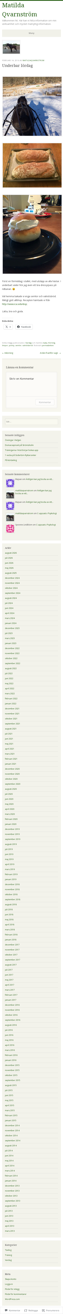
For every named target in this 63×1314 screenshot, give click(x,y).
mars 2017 (10, 989)
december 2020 (12, 768)
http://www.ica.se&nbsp (14, 304)
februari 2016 (11, 1055)
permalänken (48, 345)
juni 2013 (9, 1216)
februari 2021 (11, 758)
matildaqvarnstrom (33, 60)
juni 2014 (9, 1155)
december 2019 (12, 829)
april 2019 (9, 864)
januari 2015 (10, 1120)
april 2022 (9, 688)
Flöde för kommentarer (15, 1294)
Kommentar (45, 402)
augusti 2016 (11, 1025)
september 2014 (12, 1140)
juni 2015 (9, 1095)
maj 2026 (9, 568)
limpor (5, 345)
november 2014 (12, 1130)
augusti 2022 (11, 668)
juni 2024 (9, 608)
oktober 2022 (11, 658)
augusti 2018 (11, 904)
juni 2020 (9, 799)
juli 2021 (9, 733)
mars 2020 (10, 814)
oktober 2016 (11, 1015)
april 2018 (9, 924)
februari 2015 (11, 1115)
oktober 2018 (11, 894)
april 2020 (9, 809)
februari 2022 (11, 698)
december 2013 (12, 1185)
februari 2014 (11, 1175)
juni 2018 (9, 914)
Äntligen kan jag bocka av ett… (39, 479)
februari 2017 (11, 995)
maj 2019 (9, 859)
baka (45, 343)
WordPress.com (12, 1299)
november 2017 (12, 949)
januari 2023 (10, 643)
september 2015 (12, 1080)
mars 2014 (10, 1170)
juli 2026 (9, 558)
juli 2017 (9, 969)
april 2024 (9, 613)
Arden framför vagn (50, 353)
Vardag (29, 343)
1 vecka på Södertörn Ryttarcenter (20, 455)
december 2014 (12, 1125)
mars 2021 (10, 753)
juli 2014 (9, 1150)
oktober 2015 (11, 1075)
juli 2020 (9, 794)
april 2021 (9, 748)
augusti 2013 (11, 1205)
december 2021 (12, 708)
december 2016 (12, 1005)
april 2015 (9, 1105)
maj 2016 (9, 1040)
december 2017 (12, 944)
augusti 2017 (11, 964)
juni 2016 (9, 1035)
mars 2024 (10, 618)
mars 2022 (10, 693)
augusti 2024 (11, 598)
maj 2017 (9, 979)
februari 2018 (11, 934)
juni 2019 (9, 854)
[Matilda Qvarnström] (11, 53)
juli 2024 (9, 603)
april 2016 (9, 1045)
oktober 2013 (11, 1195)
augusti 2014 (11, 1145)
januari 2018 (10, 939)
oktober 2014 (11, 1135)
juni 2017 (9, 974)
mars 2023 (10, 638)
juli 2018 (9, 909)
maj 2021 (9, 743)
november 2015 (12, 1070)
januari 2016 (10, 1060)
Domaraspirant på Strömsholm (19, 445)
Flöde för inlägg (12, 1289)
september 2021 (12, 723)
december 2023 (12, 628)
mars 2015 (10, 1110)
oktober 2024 (11, 588)
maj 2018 (9, 919)
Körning (51, 343)
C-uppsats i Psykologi (47, 513)
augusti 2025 (11, 573)
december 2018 (12, 884)
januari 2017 (10, 1000)
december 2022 (12, 648)
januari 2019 (10, 879)
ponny (11, 345)
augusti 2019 (11, 844)
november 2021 (12, 713)
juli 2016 (9, 1030)
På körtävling (11, 460)
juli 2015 (9, 1090)
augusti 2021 (11, 728)
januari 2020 (10, 824)
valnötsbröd (27, 345)
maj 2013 (9, 1221)
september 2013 (12, 1200)
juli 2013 (9, 1210)
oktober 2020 (11, 779)
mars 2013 (10, 1231)
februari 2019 (11, 874)
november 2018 (12, 889)
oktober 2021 (11, 718)
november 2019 (12, 834)
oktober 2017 (11, 954)
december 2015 (12, 1065)
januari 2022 (10, 703)
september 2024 (12, 593)
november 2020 (12, 774)
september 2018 (12, 899)
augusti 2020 (11, 789)
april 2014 (9, 1165)
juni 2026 (9, 563)
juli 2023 (9, 633)
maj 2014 (9, 1160)
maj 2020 (9, 804)
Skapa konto (10, 1279)
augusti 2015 (11, 1085)
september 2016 (12, 1020)
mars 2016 (10, 1050)
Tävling (8, 1250)
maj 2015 (9, 1100)
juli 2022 (9, 673)
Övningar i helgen (13, 440)
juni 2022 (9, 678)
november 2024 (12, 583)
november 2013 (12, 1190)
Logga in (9, 1284)
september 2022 (12, 663)
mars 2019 (10, 869)
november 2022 (12, 653)
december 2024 (12, 578)
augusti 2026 (11, 553)
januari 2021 (10, 763)
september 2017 (12, 959)
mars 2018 (10, 929)
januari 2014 (10, 1180)
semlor (18, 345)
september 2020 (12, 784)
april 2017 (9, 984)
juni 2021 (9, 738)
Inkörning (7, 353)
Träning (8, 1255)
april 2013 (9, 1226)
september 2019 (12, 839)
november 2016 (12, 1010)
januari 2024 (10, 623)
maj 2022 (9, 683)
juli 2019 (9, 849)
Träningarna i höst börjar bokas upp (21, 450)
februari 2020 (11, 819)
